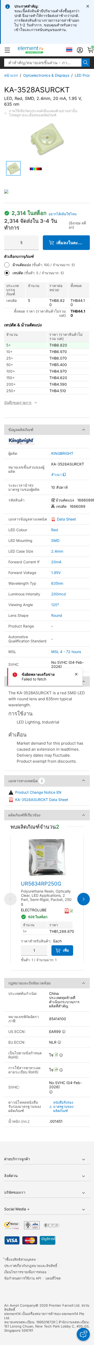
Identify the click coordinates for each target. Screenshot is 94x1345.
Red (54, 530)
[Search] (85, 62)
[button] (7, 50)
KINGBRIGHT (62, 453)
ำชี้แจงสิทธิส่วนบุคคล (20, 1259)
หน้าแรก (11, 75)
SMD (55, 540)
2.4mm (57, 551)
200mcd (58, 594)
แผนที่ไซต (53, 1278)
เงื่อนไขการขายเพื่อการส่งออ (25, 1272)
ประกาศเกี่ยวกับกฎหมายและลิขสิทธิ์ (30, 1266)
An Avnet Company (19, 1305)
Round (56, 615)
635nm (57, 583)
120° (55, 604)
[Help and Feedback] (83, 1334)
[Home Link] (40, 50)
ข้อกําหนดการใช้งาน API (22, 1278)
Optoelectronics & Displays (46, 75)
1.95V (56, 572)
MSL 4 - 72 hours (66, 651)
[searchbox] (42, 62)
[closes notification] (87, 6)
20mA (56, 562)
